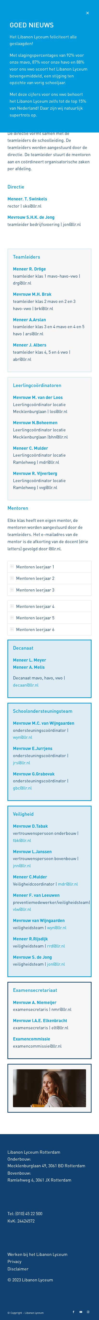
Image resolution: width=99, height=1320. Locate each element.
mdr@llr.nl (49, 462)
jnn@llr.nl (22, 865)
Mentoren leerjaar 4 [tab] (35, 606)
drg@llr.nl (22, 282)
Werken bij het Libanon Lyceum (37, 1254)
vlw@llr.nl (22, 909)
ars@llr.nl (34, 333)
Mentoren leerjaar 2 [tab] (35, 578)
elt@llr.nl (59, 1027)
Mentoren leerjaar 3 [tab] (35, 589)
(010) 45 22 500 (28, 1213)
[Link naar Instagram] (88, 1311)
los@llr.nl (58, 411)
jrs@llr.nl (21, 762)
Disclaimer (18, 1268)
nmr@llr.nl (61, 1009)
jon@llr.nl (56, 964)
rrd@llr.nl (56, 945)
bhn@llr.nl (58, 436)
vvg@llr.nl (48, 487)
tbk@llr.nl (22, 840)
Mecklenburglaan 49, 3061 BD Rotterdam (46, 1165)
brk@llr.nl (44, 308)
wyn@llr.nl (22, 737)
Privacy (14, 1261)
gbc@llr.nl (22, 787)
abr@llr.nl (22, 359)
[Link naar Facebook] (73, 1311)
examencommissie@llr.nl (37, 1046)
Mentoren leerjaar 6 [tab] (35, 629)
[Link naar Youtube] (80, 1311)
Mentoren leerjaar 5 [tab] (35, 617)
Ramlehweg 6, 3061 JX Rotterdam (39, 1179)
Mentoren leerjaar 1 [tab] (35, 566)
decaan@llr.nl (25, 685)
